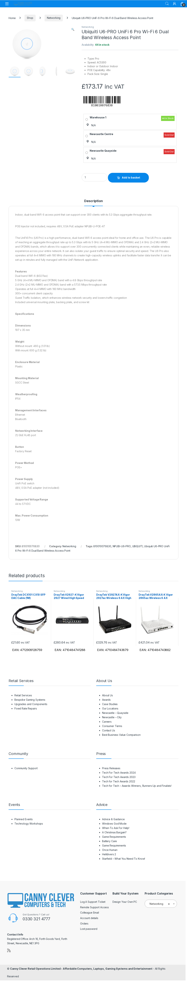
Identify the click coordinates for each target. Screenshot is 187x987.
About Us (107, 695)
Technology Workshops (28, 823)
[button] (72, 29)
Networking (54, 17)
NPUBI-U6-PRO (122, 546)
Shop (30, 17)
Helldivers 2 (109, 854)
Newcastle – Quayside (115, 712)
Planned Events (23, 819)
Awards (106, 699)
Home (12, 17)
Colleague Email (89, 912)
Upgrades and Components (30, 704)
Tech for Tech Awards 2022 (118, 781)
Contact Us (108, 730)
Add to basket (131, 177)
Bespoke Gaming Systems (29, 699)
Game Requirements (114, 836)
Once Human (109, 849)
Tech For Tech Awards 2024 (119, 772)
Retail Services (23, 695)
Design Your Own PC (124, 901)
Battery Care (109, 841)
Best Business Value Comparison (121, 734)
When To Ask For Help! (115, 828)
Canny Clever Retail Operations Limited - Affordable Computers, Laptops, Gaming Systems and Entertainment (81, 968)
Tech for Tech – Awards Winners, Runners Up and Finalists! (136, 785)
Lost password (88, 928)
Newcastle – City (112, 717)
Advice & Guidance (113, 819)
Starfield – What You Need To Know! (123, 858)
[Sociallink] (9, 950)
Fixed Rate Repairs (25, 708)
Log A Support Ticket (92, 901)
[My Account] (175, 3)
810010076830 (102, 546)
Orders (84, 923)
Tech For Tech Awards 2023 (119, 777)
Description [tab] (93, 201)
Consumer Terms (112, 726)
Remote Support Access (94, 907)
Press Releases (111, 768)
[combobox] (161, 904)
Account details (89, 918)
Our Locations (110, 708)
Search (167, 4)
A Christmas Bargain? (114, 832)
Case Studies (110, 704)
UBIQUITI (137, 546)
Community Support (26, 768)
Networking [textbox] (160, 903)
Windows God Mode (114, 823)
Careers (107, 721)
